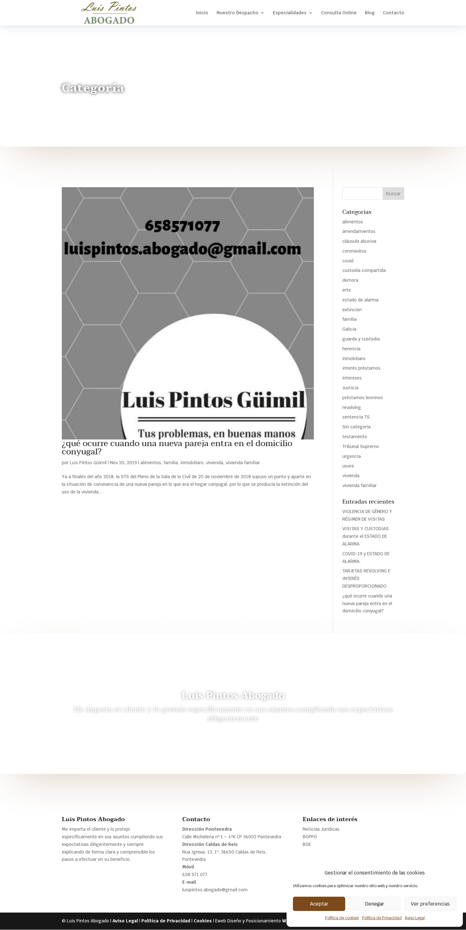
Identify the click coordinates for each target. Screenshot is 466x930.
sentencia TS (356, 417)
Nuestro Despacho (237, 13)
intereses (352, 378)
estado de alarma (360, 300)
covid (347, 261)
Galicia (349, 329)
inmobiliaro (192, 462)
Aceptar (319, 904)
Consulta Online (339, 13)
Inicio (202, 13)
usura (348, 466)
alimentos (150, 462)
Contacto (393, 13)
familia (171, 462)
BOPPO (310, 837)
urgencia (351, 456)
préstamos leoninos (362, 397)
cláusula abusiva (359, 241)
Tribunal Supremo (360, 446)
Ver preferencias (430, 904)
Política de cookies (342, 917)
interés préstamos (361, 368)
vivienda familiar (243, 462)
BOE (307, 844)
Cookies (203, 921)
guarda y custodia (361, 339)
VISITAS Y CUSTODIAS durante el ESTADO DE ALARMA (365, 536)
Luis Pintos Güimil (88, 462)
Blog (370, 13)
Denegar (374, 904)
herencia (351, 349)
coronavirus (354, 251)
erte (346, 290)
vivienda (214, 462)
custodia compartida (364, 270)
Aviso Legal (415, 917)
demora (350, 280)
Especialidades (290, 13)
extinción (352, 310)
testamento (354, 436)
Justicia (350, 388)
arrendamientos (358, 231)
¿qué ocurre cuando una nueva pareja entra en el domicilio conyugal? (177, 448)
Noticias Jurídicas (321, 829)
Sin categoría (356, 427)
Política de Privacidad (382, 917)
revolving (351, 407)
